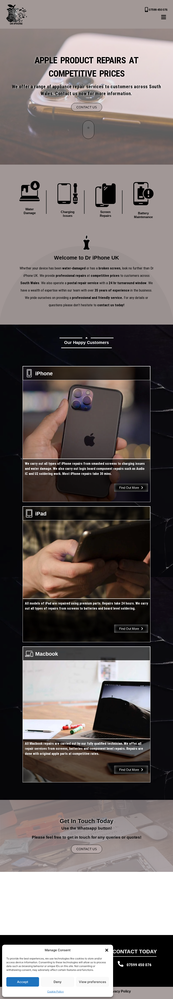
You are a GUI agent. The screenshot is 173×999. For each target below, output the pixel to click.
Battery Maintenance (143, 215)
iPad (40, 514)
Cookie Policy (55, 991)
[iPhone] (29, 373)
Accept (22, 982)
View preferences (92, 982)
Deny (58, 982)
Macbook (46, 654)
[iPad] (29, 513)
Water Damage (30, 211)
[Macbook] (29, 654)
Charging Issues (67, 213)
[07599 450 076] (146, 9)
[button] (107, 950)
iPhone (44, 373)
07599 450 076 (158, 9)
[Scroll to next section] (88, 130)
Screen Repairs (105, 213)
